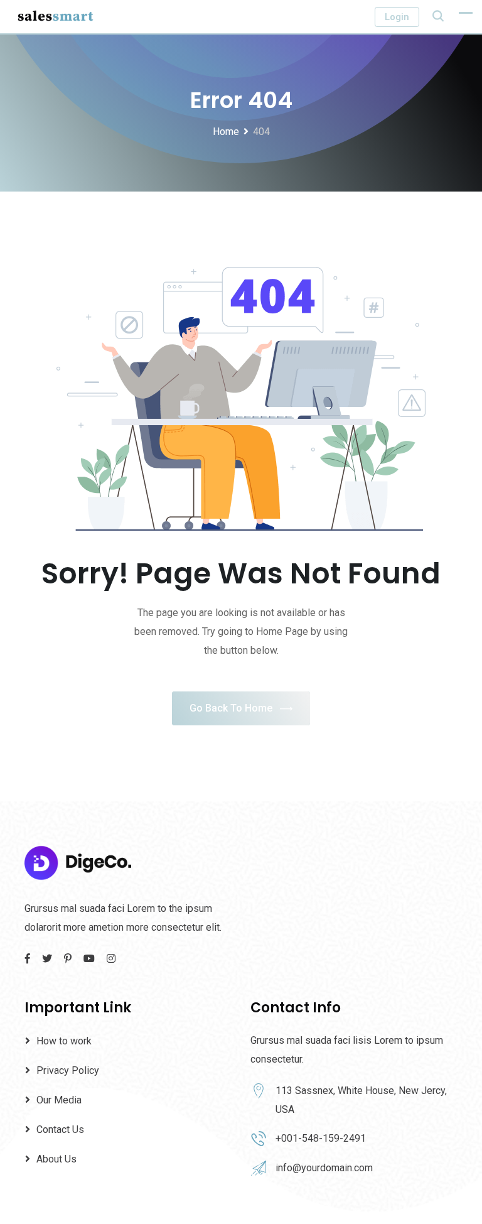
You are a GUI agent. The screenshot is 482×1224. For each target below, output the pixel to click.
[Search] (438, 16)
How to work (64, 1041)
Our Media (59, 1100)
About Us (56, 1159)
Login (397, 17)
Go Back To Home (231, 708)
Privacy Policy (67, 1070)
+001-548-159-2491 (321, 1138)
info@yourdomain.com (324, 1168)
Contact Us (60, 1129)
